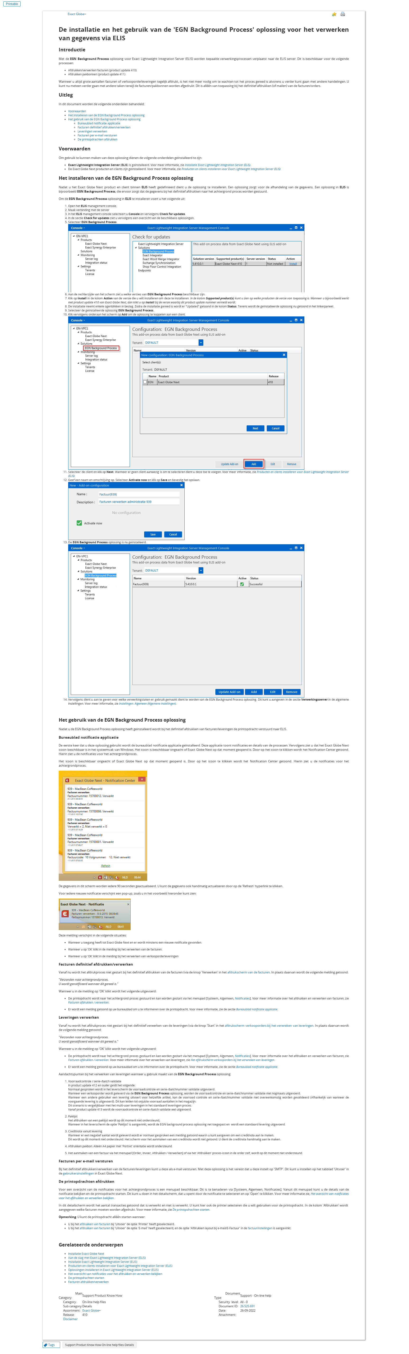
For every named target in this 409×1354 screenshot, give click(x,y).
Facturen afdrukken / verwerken (88, 1002)
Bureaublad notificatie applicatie (99, 123)
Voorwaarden (77, 111)
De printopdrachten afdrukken (97, 139)
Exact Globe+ (77, 14)
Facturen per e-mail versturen (97, 135)
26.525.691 (247, 1306)
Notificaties (242, 998)
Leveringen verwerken (92, 131)
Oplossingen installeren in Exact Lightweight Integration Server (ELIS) (113, 1270)
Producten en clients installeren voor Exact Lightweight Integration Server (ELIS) (231, 169)
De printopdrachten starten (191, 1209)
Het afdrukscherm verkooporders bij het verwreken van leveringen (232, 1060)
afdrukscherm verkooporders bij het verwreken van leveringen (269, 1025)
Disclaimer (70, 1319)
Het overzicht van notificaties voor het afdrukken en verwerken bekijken (115, 1274)
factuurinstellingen (260, 1228)
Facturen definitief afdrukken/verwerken (104, 127)
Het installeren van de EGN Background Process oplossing (106, 115)
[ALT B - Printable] (342, 14)
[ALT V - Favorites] (334, 14)
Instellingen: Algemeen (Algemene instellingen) (147, 704)
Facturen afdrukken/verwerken (88, 1282)
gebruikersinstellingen (78, 1173)
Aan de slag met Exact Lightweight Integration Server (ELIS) (107, 1258)
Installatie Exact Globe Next (86, 1254)
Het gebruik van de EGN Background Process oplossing (104, 119)
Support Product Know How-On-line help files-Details (99, 1345)
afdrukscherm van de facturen (248, 972)
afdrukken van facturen (95, 1224)
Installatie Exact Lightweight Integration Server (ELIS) (217, 165)
